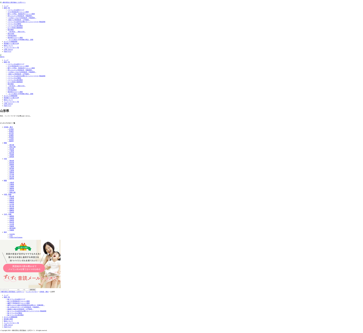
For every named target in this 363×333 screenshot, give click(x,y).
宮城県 (11, 135)
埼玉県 (11, 149)
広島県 (11, 198)
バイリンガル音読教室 (15, 26)
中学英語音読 (12, 35)
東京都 (11, 145)
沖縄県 (11, 230)
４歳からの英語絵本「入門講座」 (19, 20)
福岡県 (11, 216)
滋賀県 (11, 188)
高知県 (11, 212)
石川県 (11, 174)
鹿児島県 (12, 228)
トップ (6, 6)
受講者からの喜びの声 (11, 43)
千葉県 (11, 151)
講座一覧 (7, 8)
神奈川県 (12, 147)
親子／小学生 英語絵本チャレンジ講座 (21, 14)
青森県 (11, 131)
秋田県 (11, 137)
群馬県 (11, 157)
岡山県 (11, 196)
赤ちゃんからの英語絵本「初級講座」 (20, 16)
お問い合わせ (8, 49)
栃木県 (11, 153)
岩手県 (11, 133)
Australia (12, 234)
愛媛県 (11, 210)
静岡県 (11, 165)
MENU (2, 57)
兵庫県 (11, 184)
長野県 (11, 172)
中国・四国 (7, 194)
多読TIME (11, 33)
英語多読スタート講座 (15, 37)
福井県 (11, 178)
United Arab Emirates (15, 237)
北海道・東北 (8, 127)
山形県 (11, 139)
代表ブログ (7, 51)
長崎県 (11, 220)
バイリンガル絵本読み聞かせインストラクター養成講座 (26, 22)
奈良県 (11, 190)
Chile (11, 236)
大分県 (11, 224)
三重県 (11, 166)
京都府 (11, 186)
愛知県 (11, 161)
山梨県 (11, 170)
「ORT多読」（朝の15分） (17, 31)
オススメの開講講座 (10, 41)
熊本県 (11, 222)
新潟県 (11, 168)
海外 (5, 232)
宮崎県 (11, 226)
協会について (8, 45)
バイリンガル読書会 (14, 24)
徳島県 (11, 208)
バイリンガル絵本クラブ (16, 10)
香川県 (11, 206)
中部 (5, 159)
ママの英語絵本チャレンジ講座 (18, 12)
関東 (5, 143)
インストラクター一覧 (11, 47)
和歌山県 (12, 192)
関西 (5, 180)
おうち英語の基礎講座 (15, 28)
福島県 (11, 141)
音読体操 (11, 29)
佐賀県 (11, 218)
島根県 (11, 202)
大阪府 (11, 182)
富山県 (11, 176)
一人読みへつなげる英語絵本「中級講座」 (22, 18)
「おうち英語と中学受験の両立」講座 (20, 39)
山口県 (11, 204)
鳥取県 (11, 200)
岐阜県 (11, 163)
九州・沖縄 (7, 214)
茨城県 (11, 155)
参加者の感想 (8, 319)
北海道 (11, 129)
